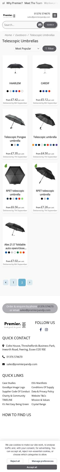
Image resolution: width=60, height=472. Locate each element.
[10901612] (23, 252)
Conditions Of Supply (43, 387)
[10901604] (15, 252)
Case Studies (9, 382)
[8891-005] (18, 145)
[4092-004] (45, 145)
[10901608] (18, 252)
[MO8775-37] (16, 91)
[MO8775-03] (7, 91)
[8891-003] (15, 145)
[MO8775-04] (13, 91)
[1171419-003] (45, 199)
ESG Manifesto (39, 382)
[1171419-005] (48, 199)
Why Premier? (14, 3)
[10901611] (21, 252)
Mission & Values (41, 399)
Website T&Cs (39, 395)
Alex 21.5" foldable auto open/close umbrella (15, 246)
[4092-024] (56, 145)
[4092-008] (48, 145)
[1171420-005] (16, 199)
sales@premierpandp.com (38, 17)
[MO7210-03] (40, 91)
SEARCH (50, 25)
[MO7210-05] (49, 91)
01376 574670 (46, 306)
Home (8, 35)
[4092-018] (51, 145)
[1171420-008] (19, 199)
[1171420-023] (7, 199)
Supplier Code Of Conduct (16, 391)
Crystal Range (39, 404)
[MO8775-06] (22, 91)
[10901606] (6, 252)
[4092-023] (53, 145)
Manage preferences (43, 461)
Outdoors (20, 35)
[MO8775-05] (19, 91)
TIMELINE (7, 399)
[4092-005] (36, 145)
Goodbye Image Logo (13, 387)
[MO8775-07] (10, 91)
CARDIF (45, 83)
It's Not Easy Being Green (15, 404)
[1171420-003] (13, 199)
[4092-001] (39, 145)
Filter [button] (50, 48)
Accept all (32, 467)
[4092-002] (42, 145)
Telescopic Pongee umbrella (15, 138)
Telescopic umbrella (45, 137)
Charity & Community (13, 395)
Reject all (15, 461)
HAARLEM (15, 83)
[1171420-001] (10, 199)
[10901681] (9, 252)
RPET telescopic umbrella (15, 192)
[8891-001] (12, 145)
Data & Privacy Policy (43, 391)
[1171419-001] (42, 199)
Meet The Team (33, 3)
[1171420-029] (22, 199)
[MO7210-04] (46, 91)
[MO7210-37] (43, 91)
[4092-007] (33, 145)
